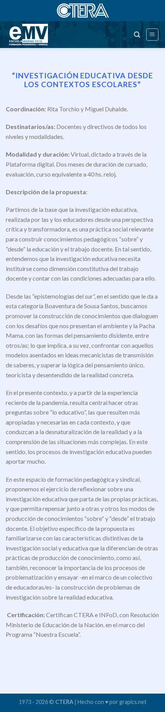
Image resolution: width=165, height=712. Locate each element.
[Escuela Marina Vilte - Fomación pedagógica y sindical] (40, 34)
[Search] (137, 34)
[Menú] (152, 34)
